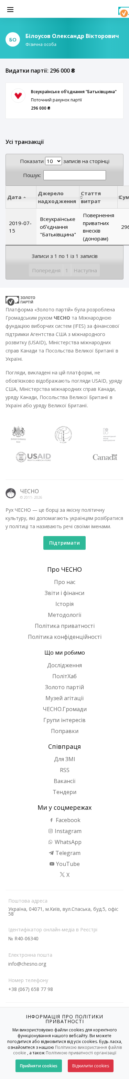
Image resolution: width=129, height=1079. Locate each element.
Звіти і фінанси (64, 593)
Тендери (64, 792)
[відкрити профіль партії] (18, 95)
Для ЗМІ (64, 759)
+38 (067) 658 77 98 (30, 989)
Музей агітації (64, 698)
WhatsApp (67, 842)
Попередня (46, 270)
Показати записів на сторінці (64, 161)
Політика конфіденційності (64, 637)
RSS (64, 770)
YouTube (67, 864)
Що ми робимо (64, 652)
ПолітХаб (64, 676)
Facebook (67, 820)
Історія (64, 604)
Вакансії (64, 781)
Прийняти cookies (38, 1066)
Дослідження (64, 665)
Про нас (64, 582)
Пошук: (32, 175)
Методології (64, 615)
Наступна (85, 270)
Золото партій (64, 687)
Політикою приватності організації (81, 1053)
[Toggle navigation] (10, 9)
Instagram (67, 831)
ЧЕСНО (29, 491)
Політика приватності (65, 626)
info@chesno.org (27, 963)
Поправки (64, 731)
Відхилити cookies (90, 1066)
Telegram (67, 853)
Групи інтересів (64, 720)
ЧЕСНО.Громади (65, 709)
